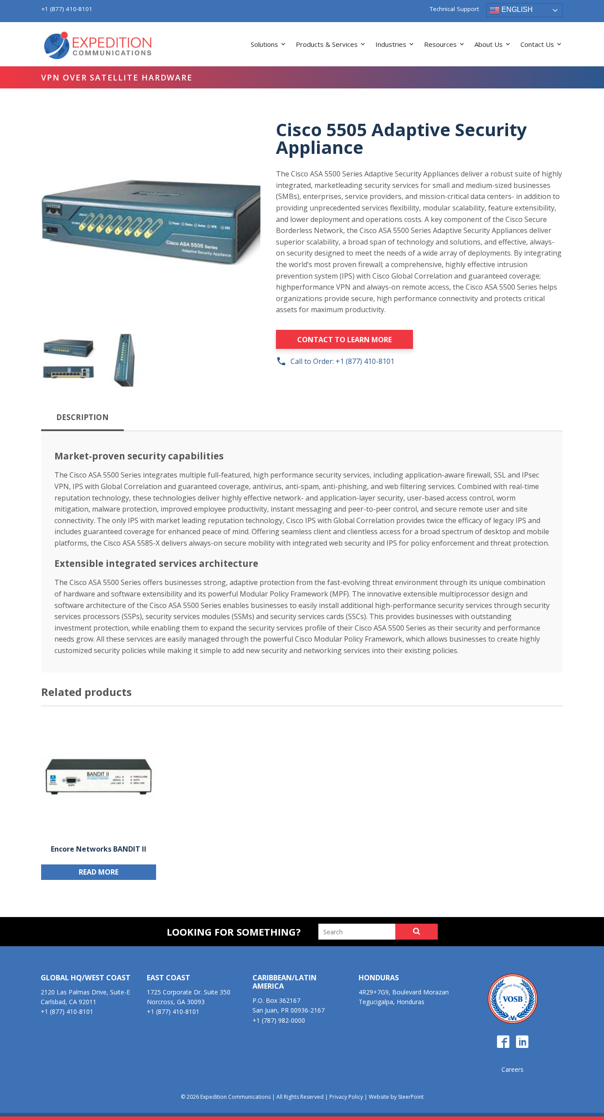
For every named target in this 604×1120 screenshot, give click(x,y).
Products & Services (327, 44)
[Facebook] (503, 1042)
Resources (440, 44)
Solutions (264, 44)
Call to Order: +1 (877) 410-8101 (335, 361)
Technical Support (454, 9)
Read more (99, 872)
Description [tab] (82, 417)
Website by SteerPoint (396, 1097)
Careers (512, 1069)
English (516, 9)
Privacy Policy (346, 1097)
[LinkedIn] (522, 1042)
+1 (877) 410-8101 (66, 9)
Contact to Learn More (344, 339)
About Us (488, 44)
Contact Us (537, 44)
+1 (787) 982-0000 (278, 1020)
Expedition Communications (98, 46)
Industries (390, 44)
